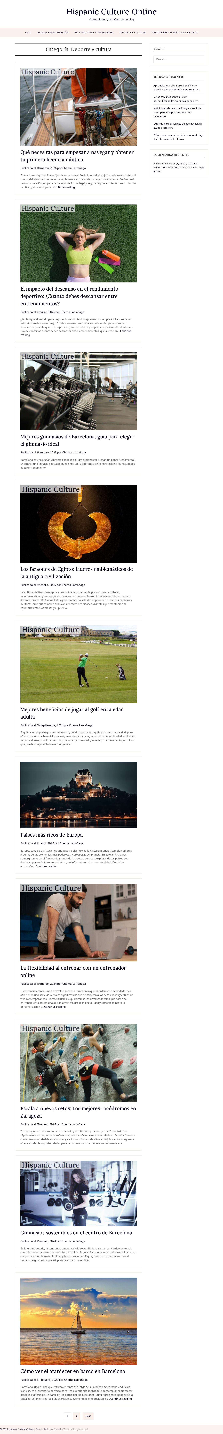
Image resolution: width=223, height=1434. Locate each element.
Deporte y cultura (132, 32)
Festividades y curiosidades (94, 32)
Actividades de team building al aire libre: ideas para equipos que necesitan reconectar (177, 112)
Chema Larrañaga (74, 168)
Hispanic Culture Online (111, 12)
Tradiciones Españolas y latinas (175, 32)
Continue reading (64, 187)
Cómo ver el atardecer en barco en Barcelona (72, 1371)
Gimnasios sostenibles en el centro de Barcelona (76, 1233)
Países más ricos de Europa (51, 835)
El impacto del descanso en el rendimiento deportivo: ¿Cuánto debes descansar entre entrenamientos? (69, 296)
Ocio (28, 32)
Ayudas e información (53, 32)
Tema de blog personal (75, 1429)
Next (88, 1415)
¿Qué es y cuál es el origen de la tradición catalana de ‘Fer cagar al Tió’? (178, 167)
